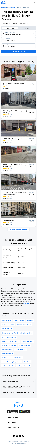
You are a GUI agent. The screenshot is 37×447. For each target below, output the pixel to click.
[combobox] (18, 33)
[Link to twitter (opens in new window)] (20, 436)
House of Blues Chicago (10, 341)
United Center (19, 321)
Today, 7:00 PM (10, 46)
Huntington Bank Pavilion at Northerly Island (17, 333)
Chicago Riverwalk (23, 366)
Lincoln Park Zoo (20, 349)
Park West (27, 362)
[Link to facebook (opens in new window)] (14, 436)
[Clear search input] (33, 33)
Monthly (27, 28)
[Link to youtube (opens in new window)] (23, 436)
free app (26, 303)
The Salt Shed (7, 329)
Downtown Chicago (9, 337)
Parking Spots (11, 7)
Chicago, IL (4, 7)
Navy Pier (30, 321)
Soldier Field (6, 321)
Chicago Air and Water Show (12, 358)
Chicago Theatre (8, 325)
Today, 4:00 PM (10, 40)
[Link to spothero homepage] (18, 404)
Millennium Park (7, 353)
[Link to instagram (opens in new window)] (17, 436)
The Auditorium (24, 345)
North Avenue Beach (24, 325)
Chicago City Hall (8, 366)
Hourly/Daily (10, 28)
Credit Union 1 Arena (9, 345)
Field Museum (7, 349)
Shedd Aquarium (27, 341)
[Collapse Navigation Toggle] (35, 2)
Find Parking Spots (18, 51)
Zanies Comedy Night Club (11, 362)
